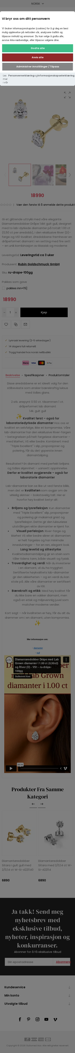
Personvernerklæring (21, 75)
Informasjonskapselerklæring (56, 75)
